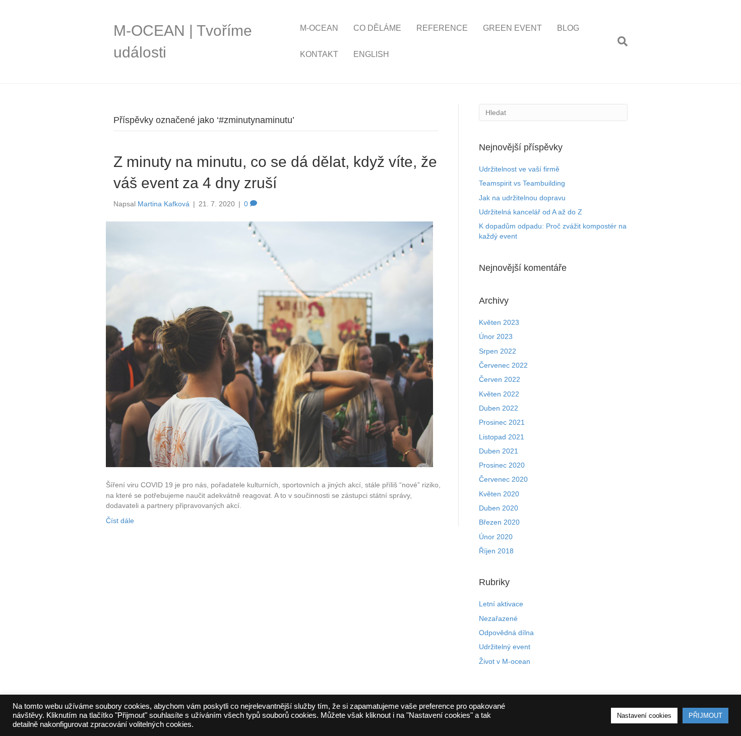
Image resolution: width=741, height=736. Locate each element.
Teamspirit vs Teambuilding (522, 183)
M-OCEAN (319, 28)
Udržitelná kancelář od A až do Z (530, 212)
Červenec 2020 (503, 479)
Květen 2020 (499, 494)
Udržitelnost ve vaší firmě (519, 169)
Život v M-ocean (504, 661)
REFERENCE (442, 28)
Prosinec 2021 (502, 422)
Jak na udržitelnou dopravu (522, 198)
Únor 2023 (496, 336)
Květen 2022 (499, 394)
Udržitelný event (504, 647)
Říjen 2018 (496, 551)
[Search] (619, 41)
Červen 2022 (499, 379)
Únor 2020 (496, 537)
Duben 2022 (498, 408)
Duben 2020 (498, 508)
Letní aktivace (501, 604)
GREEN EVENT (512, 28)
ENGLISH (371, 54)
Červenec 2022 (503, 365)
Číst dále (120, 521)
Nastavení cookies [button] (644, 715)
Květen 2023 (499, 322)
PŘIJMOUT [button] (705, 715)
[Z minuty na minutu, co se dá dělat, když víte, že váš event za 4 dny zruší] (269, 344)
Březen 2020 (499, 522)
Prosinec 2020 (502, 465)
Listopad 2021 (501, 437)
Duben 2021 (498, 451)
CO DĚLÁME (377, 28)
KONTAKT (319, 54)
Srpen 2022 (497, 351)
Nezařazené (498, 618)
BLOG (568, 28)
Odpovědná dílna (506, 633)
